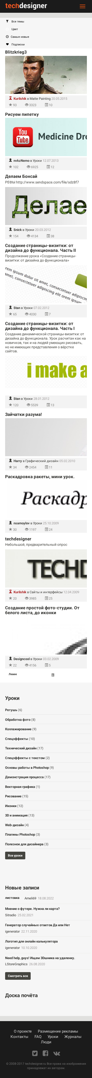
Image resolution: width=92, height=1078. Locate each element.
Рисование (16, 796)
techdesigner (18, 538)
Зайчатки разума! (23, 414)
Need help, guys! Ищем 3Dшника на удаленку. (40, 958)
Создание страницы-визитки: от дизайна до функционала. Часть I (40, 326)
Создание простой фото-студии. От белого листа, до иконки (42, 610)
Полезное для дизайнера (27, 844)
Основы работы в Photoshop (29, 768)
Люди (46, 1042)
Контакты (19, 1036)
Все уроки (15, 855)
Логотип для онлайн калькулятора (31, 941)
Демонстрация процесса (28, 777)
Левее (13, 674)
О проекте (23, 1031)
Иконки (14, 806)
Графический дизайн (42, 461)
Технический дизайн (24, 748)
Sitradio (11, 915)
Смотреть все (18, 976)
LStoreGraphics (16, 964)
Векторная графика (22, 787)
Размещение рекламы (58, 1031)
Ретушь (13, 710)
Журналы (73, 1036)
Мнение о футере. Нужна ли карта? (32, 909)
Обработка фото (20, 720)
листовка (12, 898)
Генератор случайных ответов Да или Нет (37, 925)
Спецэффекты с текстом (27, 758)
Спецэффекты (20, 739)
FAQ (37, 1036)
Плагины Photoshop (22, 834)
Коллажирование (21, 729)
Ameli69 (31, 898)
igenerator (12, 931)
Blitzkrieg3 (16, 52)
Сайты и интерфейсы (46, 592)
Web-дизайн (17, 825)
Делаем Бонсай (21, 176)
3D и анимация (19, 815)
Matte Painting (40, 99)
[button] (48, 22)
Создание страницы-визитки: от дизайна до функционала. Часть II (40, 248)
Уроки (37, 161)
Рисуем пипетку (22, 114)
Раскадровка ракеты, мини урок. (40, 476)
